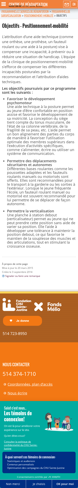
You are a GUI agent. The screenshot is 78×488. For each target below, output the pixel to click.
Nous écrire (17, 393)
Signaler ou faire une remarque (22, 276)
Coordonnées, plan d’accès (30, 384)
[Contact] (66, 4)
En (74, 4)
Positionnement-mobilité (38, 16)
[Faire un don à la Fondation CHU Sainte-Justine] (32, 312)
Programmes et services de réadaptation (25, 11)
